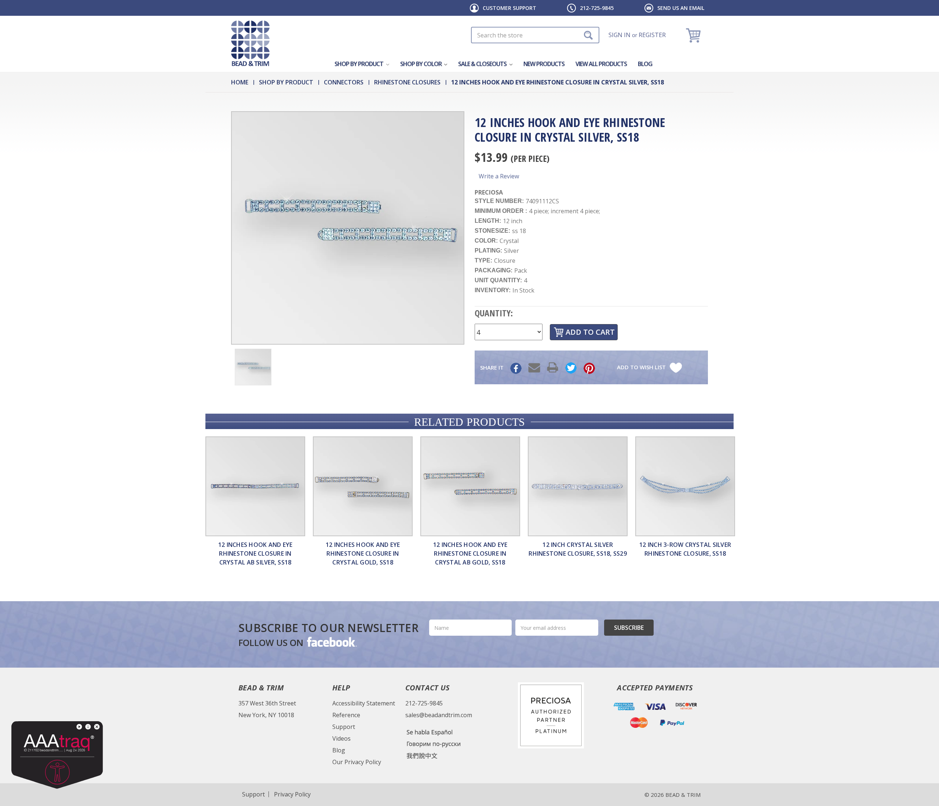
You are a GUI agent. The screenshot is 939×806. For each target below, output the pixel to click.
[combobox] (535, 35)
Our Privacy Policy (356, 762)
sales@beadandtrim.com (438, 715)
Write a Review (499, 176)
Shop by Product (359, 64)
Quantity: (494, 313)
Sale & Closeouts (483, 64)
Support (343, 727)
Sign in (620, 35)
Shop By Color (421, 64)
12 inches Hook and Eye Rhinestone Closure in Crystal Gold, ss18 (363, 553)
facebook (331, 641)
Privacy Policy (292, 794)
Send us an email (680, 7)
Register (652, 35)
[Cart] (694, 35)
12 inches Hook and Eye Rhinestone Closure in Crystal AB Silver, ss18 (255, 553)
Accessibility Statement (363, 703)
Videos (341, 738)
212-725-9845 (597, 7)
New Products (544, 64)
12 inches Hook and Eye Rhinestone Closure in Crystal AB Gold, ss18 (470, 553)
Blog (645, 64)
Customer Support (509, 7)
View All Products (601, 64)
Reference (346, 715)
